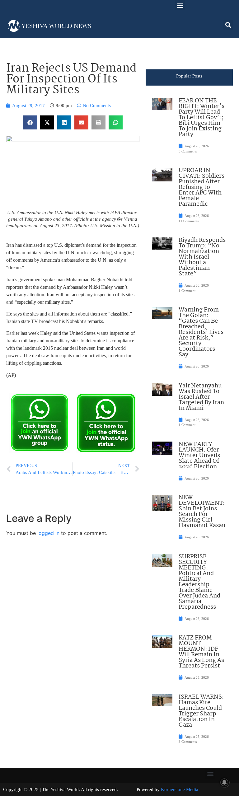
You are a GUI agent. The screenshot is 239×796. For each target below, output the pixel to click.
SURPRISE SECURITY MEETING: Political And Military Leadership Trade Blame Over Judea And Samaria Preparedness (199, 582)
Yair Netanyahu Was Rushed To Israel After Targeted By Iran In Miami (201, 397)
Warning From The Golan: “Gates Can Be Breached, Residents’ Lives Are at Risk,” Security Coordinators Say (201, 332)
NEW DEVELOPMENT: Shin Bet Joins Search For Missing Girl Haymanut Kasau (202, 511)
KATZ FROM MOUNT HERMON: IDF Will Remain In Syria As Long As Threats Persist (201, 652)
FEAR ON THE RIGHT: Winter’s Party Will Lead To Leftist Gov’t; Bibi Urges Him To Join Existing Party (201, 117)
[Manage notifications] (224, 782)
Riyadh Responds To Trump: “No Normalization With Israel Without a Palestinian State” (202, 257)
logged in (48, 533)
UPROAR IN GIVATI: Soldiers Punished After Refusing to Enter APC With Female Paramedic (201, 187)
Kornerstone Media (179, 789)
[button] (180, 5)
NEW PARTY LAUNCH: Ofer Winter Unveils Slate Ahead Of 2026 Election (199, 455)
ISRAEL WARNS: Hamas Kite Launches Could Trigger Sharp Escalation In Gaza (201, 711)
